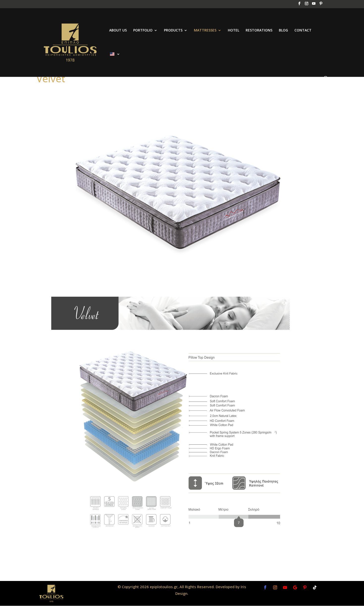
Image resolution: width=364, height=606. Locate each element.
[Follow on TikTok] (315, 587)
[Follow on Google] (295, 587)
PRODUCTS (173, 30)
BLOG (283, 30)
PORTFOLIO (143, 30)
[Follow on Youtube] (285, 587)
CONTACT (303, 30)
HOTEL (233, 30)
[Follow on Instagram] (275, 587)
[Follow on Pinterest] (305, 587)
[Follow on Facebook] (265, 587)
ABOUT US (118, 30)
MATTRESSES (205, 30)
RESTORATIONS (259, 30)
